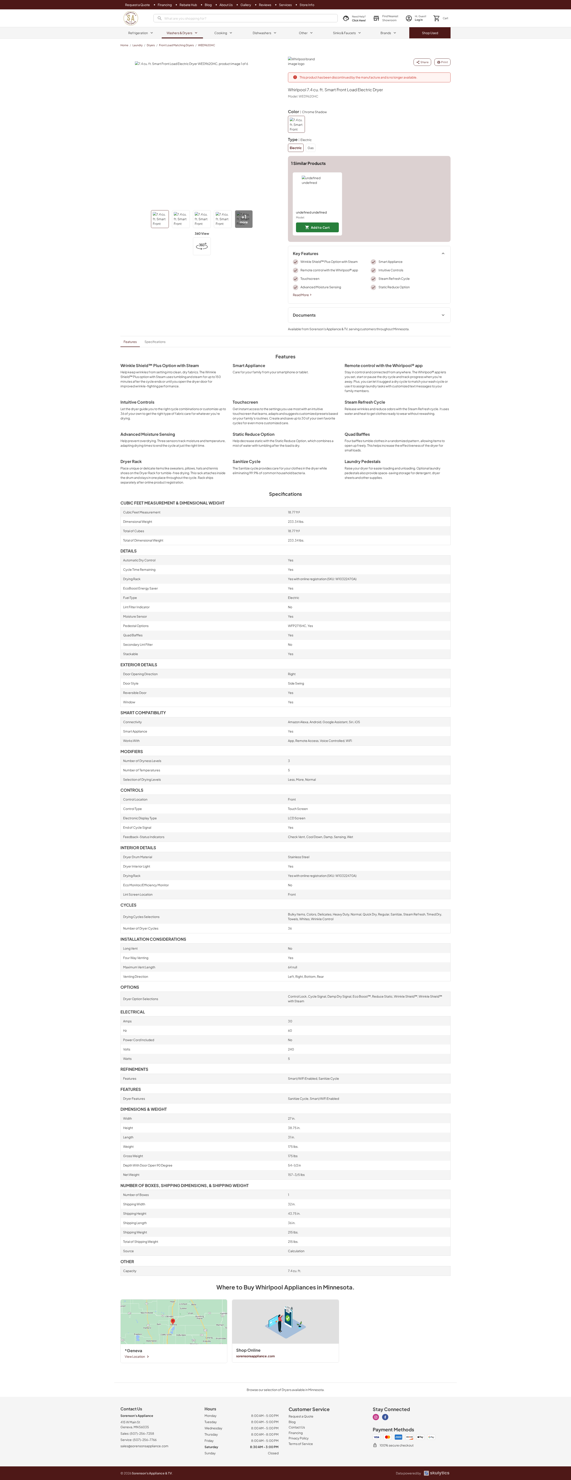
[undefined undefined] (317, 191)
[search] (245, 18)
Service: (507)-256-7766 (138, 1440)
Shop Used (430, 33)
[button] (385, 18)
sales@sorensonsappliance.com (144, 1446)
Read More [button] (301, 295)
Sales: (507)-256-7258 (137, 1433)
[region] (369, 204)
